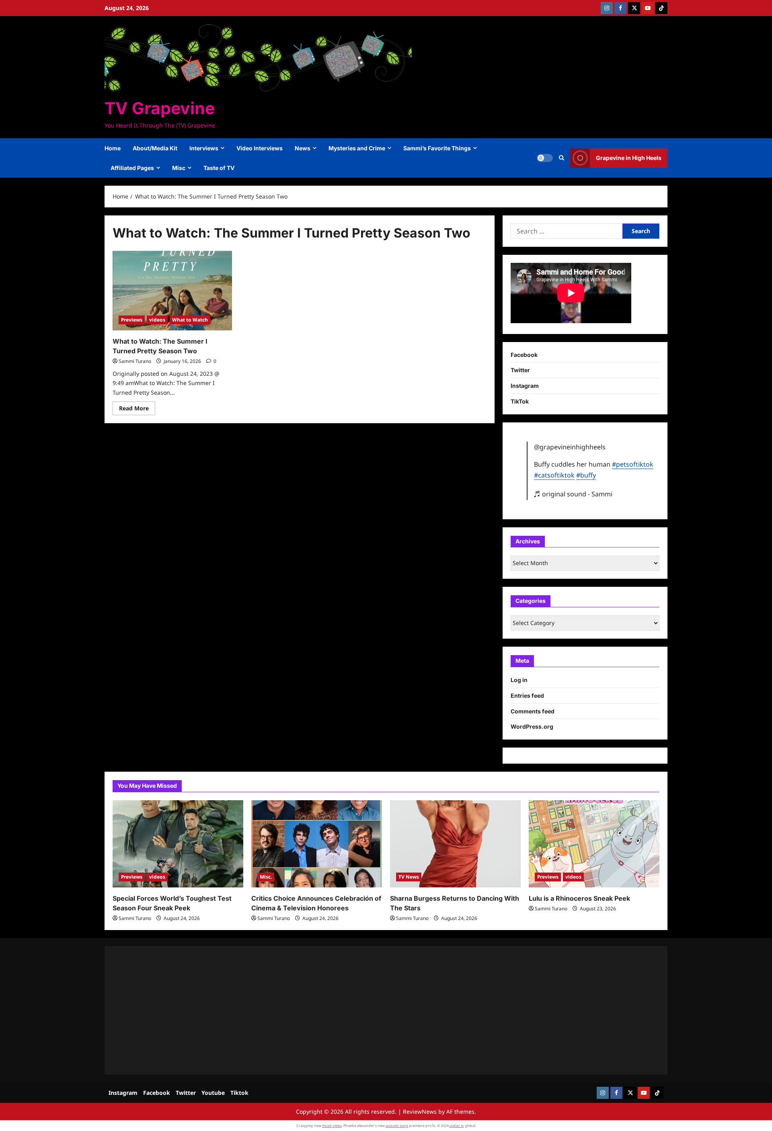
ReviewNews (420, 1111)
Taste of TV (218, 167)
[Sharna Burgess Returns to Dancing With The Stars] (455, 843)
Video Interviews (259, 148)
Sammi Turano (135, 361)
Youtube (213, 1092)
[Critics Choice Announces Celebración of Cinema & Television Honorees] (316, 843)
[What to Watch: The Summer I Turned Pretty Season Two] (172, 290)
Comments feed (532, 711)
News (302, 148)
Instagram (525, 385)
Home (113, 148)
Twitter (520, 370)
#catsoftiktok (554, 475)
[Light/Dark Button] (545, 158)
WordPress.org (532, 726)
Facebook (524, 354)
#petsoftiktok (632, 464)
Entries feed (527, 695)
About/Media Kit (155, 148)
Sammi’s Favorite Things (437, 148)
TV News (408, 876)
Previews (131, 319)
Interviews (203, 148)
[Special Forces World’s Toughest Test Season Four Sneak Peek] (178, 843)
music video (332, 1125)
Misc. (266, 876)
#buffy (586, 475)
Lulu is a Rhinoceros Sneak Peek (579, 898)
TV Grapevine (160, 108)
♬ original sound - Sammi (573, 494)
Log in (519, 679)
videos (157, 319)
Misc (178, 167)
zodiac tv (457, 1125)
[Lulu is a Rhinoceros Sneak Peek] (594, 843)
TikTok (520, 401)
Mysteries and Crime (357, 148)
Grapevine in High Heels (628, 157)
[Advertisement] (354, 1010)
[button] (561, 158)
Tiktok (239, 1092)
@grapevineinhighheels (570, 447)
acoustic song (397, 1125)
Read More (137, 409)
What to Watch (190, 319)
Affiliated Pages (132, 167)
